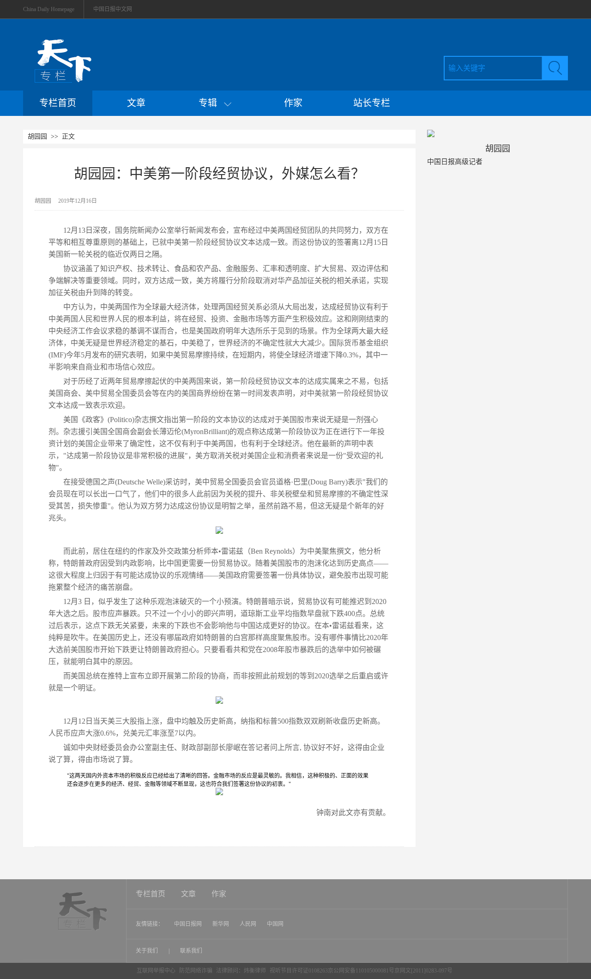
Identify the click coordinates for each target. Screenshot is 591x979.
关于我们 (147, 951)
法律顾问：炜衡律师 (241, 970)
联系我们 (191, 951)
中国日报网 (188, 924)
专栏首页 (57, 103)
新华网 (220, 924)
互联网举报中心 (156, 970)
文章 (136, 103)
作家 (293, 103)
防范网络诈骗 (196, 970)
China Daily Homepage (48, 9)
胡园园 (37, 136)
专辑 (211, 103)
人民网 (248, 924)
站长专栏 (371, 103)
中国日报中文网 (112, 9)
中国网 (275, 924)
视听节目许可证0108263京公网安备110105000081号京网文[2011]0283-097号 (361, 970)
